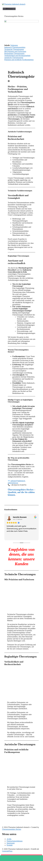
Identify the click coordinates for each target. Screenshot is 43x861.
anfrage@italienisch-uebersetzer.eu (16, 482)
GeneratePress (7, 851)
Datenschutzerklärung (14, 841)
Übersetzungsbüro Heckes (11, 829)
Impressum (11, 843)
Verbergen (14, 45)
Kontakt (9, 845)
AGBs (9, 839)
